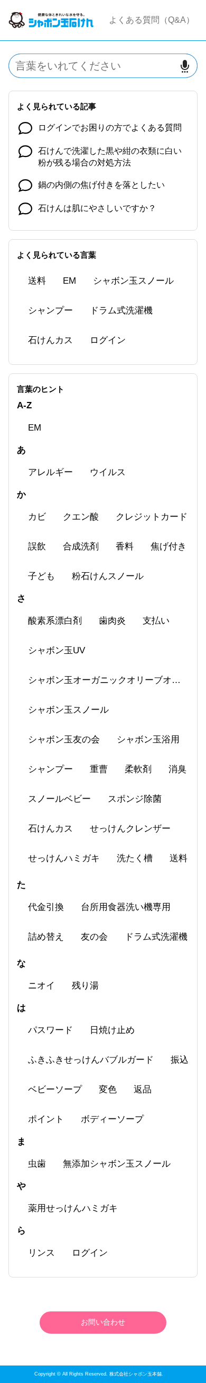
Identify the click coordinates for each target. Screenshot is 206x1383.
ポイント (46, 1119)
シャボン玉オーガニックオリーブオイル (109, 680)
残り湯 (85, 986)
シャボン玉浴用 (148, 739)
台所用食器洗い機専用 (126, 907)
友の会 (94, 937)
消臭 (177, 769)
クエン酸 (81, 517)
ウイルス (108, 472)
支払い (156, 621)
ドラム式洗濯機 (121, 310)
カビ (37, 517)
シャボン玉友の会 (64, 739)
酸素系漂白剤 (55, 621)
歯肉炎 (112, 621)
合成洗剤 (81, 546)
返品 (143, 1089)
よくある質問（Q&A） (151, 19)
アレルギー (50, 472)
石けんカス (50, 340)
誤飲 (37, 546)
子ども (41, 576)
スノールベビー (59, 799)
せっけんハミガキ (64, 858)
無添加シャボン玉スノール (117, 1164)
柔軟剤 (138, 769)
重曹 (99, 769)
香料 (125, 546)
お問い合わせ (103, 1322)
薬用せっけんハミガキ (73, 1208)
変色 (108, 1089)
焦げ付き (168, 546)
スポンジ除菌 (135, 799)
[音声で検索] (185, 66)
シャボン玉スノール (133, 281)
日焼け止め (112, 1030)
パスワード (50, 1030)
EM (69, 281)
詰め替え (46, 937)
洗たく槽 (135, 858)
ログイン (108, 340)
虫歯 (37, 1164)
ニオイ (41, 986)
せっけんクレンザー (130, 829)
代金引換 (46, 907)
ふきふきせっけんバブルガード (91, 1060)
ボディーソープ (112, 1119)
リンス (41, 1253)
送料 (37, 281)
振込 (180, 1060)
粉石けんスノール (108, 576)
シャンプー (50, 310)
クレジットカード (152, 517)
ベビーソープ (55, 1089)
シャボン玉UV (56, 650)
